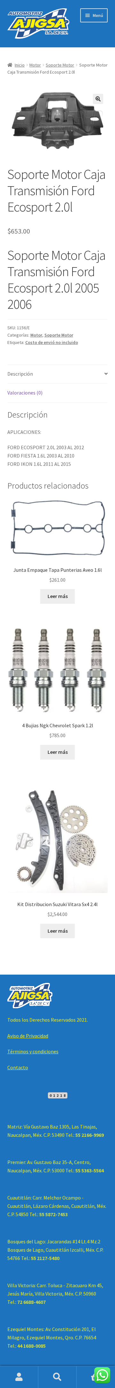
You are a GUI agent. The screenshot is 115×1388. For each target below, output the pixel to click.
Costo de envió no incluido (51, 342)
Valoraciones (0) (24, 392)
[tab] (57, 374)
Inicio (20, 65)
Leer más (58, 596)
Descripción (20, 374)
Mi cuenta (19, 1377)
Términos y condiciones (32, 1051)
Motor (35, 65)
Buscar (57, 1377)
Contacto (17, 1067)
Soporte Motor (60, 65)
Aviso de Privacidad (27, 1036)
